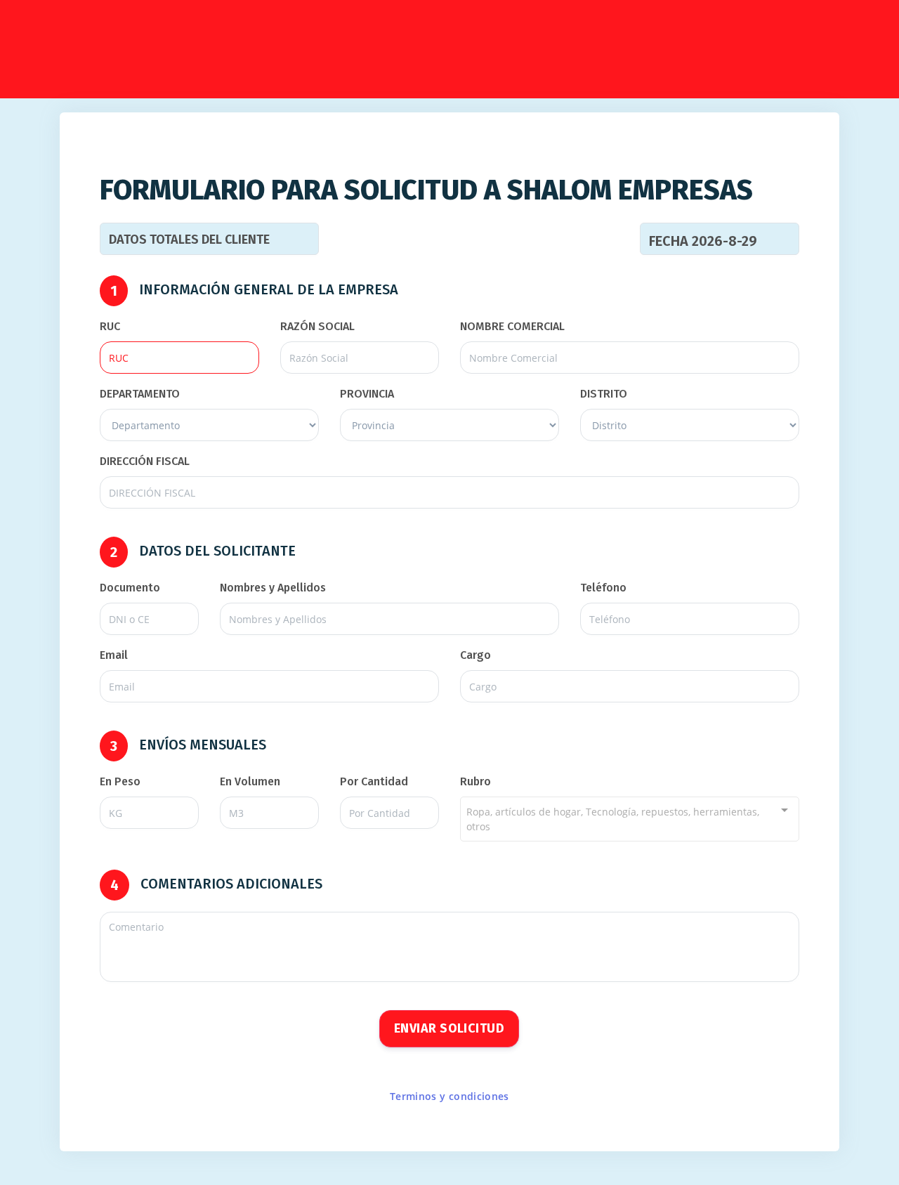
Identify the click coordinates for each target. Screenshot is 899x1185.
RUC (110, 326)
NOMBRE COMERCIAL (512, 326)
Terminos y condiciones (449, 1096)
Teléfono (603, 587)
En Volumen (250, 781)
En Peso (120, 781)
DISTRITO (603, 393)
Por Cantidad (374, 781)
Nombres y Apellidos (273, 587)
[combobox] (629, 819)
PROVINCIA (367, 393)
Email (114, 655)
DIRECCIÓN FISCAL (145, 461)
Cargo (475, 655)
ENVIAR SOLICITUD (449, 1028)
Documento (130, 587)
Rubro (475, 781)
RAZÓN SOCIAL (317, 326)
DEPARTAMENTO (140, 393)
